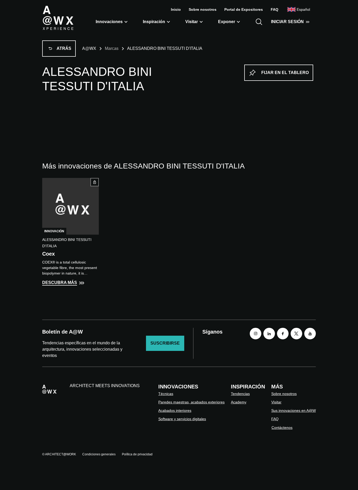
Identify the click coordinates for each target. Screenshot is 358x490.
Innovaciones (109, 21)
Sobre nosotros (202, 9)
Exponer (226, 21)
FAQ (274, 9)
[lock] (94, 182)
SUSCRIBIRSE (165, 343)
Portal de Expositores (243, 9)
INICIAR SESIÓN (287, 21)
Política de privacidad (137, 454)
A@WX (89, 48)
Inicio (176, 9)
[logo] (58, 17)
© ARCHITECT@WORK (59, 454)
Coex (48, 254)
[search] (259, 22)
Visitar (191, 21)
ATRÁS (64, 48)
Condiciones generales (99, 454)
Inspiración (154, 21)
